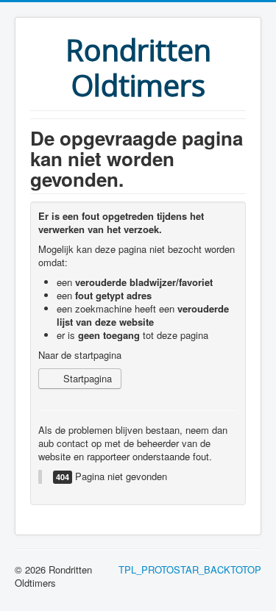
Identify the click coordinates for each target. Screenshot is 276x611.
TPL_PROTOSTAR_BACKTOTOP (189, 569)
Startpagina (86, 378)
